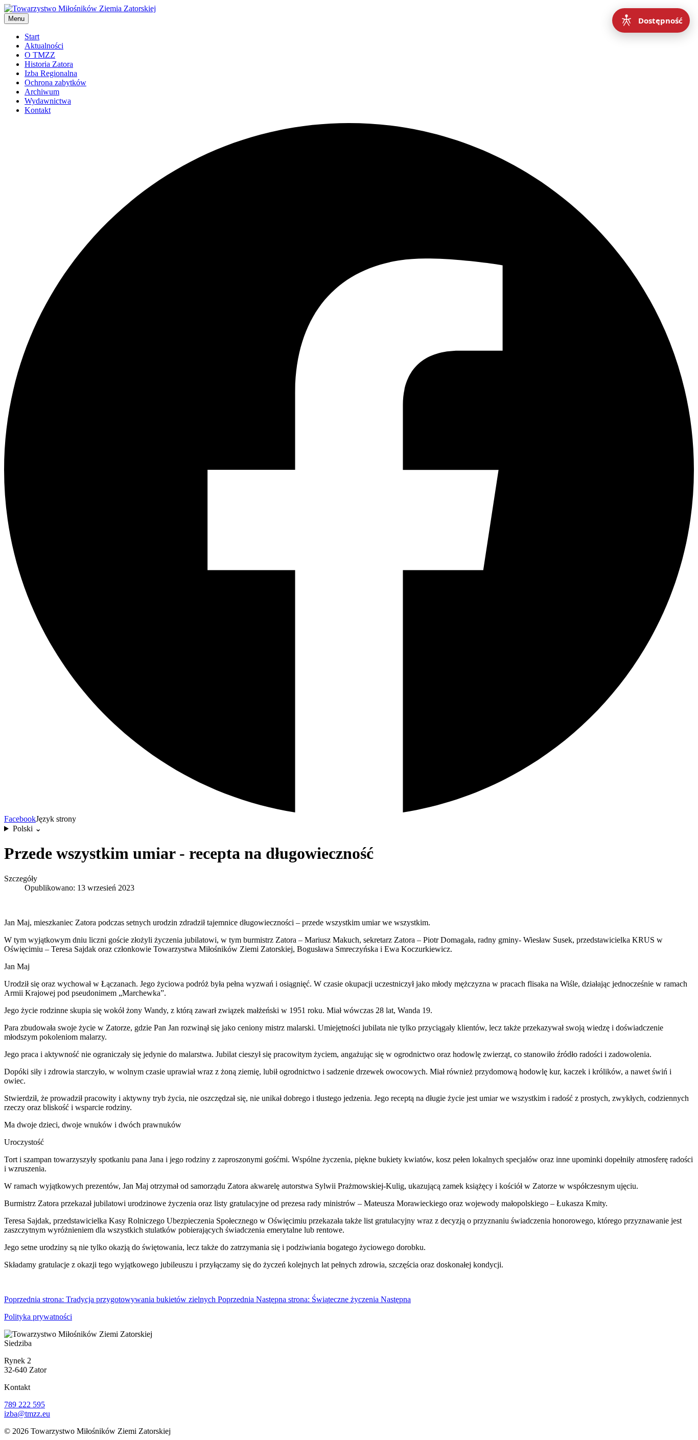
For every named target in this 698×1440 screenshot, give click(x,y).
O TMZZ (40, 55)
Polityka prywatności (38, 1316)
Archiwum (42, 91)
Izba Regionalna (51, 73)
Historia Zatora (49, 64)
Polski (27, 828)
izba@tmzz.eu (27, 1413)
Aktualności (44, 45)
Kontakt (38, 110)
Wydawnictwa (48, 101)
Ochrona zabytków (55, 82)
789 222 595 (24, 1404)
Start (32, 36)
